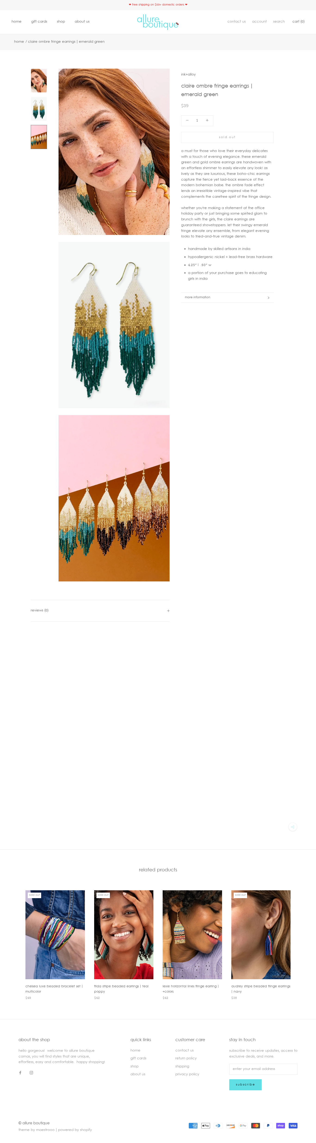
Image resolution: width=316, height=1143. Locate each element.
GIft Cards (138, 1058)
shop (61, 21)
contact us (236, 21)
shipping (182, 1066)
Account (259, 21)
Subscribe (245, 1085)
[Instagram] (31, 1073)
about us (82, 21)
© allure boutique (34, 1123)
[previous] (14, 940)
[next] (301, 940)
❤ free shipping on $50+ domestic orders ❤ (158, 5)
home (17, 21)
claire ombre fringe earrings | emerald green (66, 42)
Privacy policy (187, 1074)
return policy (186, 1058)
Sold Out (227, 137)
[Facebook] (20, 1073)
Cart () (298, 21)
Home (19, 42)
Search (279, 21)
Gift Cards (39, 21)
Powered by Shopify (75, 1130)
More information (197, 297)
